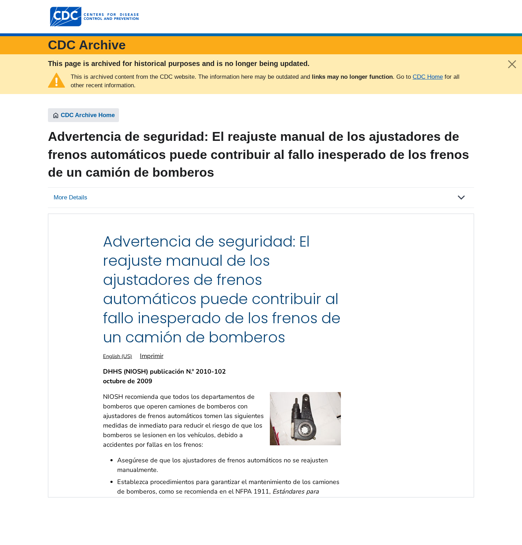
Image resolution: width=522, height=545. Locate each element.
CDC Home (428, 76)
